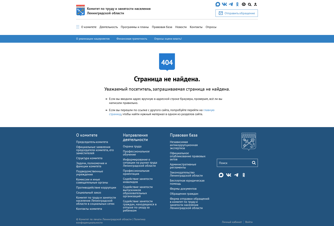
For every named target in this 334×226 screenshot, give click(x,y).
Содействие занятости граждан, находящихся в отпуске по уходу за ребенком (140, 205)
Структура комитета (89, 158)
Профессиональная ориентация (136, 172)
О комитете (88, 27)
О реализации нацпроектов (93, 38)
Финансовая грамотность (132, 38)
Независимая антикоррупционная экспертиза (184, 145)
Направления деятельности (135, 137)
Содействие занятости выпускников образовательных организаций (138, 191)
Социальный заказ (88, 192)
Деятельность (109, 27)
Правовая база (162, 27)
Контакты (196, 27)
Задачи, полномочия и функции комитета (91, 164)
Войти (249, 222)
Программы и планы (135, 27)
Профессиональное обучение (136, 152)
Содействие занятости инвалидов (138, 180)
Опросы (211, 27)
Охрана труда (132, 146)
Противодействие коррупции (96, 187)
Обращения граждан (184, 193)
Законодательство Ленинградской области (186, 173)
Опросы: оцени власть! (168, 38)
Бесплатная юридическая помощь (187, 181)
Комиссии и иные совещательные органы (92, 180)
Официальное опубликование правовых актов (187, 156)
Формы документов (183, 188)
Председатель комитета (92, 142)
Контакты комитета (89, 209)
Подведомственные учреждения (89, 172)
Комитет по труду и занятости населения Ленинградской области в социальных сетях (96, 200)
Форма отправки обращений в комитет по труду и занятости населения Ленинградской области (189, 203)
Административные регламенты (183, 165)
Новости (181, 27)
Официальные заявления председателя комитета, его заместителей (95, 150)
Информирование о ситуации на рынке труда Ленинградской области (140, 162)
